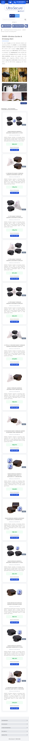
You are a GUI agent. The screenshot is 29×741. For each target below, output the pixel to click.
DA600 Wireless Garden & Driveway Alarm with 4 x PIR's (14, 132)
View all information (14, 147)
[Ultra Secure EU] (14, 8)
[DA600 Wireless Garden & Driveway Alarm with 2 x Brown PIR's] (14, 508)
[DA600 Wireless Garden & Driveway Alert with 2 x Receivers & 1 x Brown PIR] (14, 463)
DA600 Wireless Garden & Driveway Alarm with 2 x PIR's (14, 646)
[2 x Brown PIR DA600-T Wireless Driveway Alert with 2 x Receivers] (14, 677)
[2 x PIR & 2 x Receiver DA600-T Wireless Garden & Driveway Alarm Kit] (14, 334)
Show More (23, 103)
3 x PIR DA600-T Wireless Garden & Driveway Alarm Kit (14, 259)
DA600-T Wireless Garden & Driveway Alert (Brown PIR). (14, 388)
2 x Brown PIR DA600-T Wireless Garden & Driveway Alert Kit (14, 174)
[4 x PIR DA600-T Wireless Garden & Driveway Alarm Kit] (14, 291)
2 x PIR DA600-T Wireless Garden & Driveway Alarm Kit (14, 217)
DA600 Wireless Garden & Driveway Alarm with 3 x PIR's (14, 561)
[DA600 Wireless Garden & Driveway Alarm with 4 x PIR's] (14, 121)
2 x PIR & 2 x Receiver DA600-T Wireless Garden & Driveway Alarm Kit (14, 345)
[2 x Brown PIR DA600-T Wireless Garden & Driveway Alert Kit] (14, 163)
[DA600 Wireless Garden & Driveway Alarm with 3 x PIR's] (14, 550)
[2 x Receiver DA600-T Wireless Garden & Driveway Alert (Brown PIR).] (14, 420)
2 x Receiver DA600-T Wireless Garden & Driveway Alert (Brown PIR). (14, 431)
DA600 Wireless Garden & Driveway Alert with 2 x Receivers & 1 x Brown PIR (14, 475)
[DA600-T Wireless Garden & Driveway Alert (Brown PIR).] (14, 377)
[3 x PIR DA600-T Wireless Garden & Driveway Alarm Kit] (14, 249)
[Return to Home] (1, 30)
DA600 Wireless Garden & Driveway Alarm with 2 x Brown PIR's (14, 519)
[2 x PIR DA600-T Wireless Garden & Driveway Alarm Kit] (14, 206)
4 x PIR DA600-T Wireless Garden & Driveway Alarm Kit (14, 302)
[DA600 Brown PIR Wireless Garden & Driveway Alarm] (14, 592)
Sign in (15, 22)
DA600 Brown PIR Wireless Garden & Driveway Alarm (14, 603)
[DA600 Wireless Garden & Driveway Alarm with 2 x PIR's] (14, 635)
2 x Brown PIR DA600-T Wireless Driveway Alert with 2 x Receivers (14, 688)
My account (4, 724)
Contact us (18, 61)
